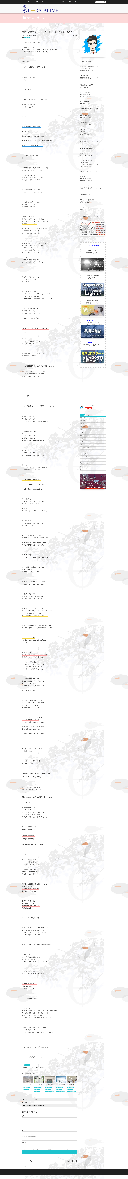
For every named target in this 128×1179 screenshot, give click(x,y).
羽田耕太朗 (36, 35)
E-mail (25, 1136)
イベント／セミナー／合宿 (86, 460)
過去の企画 (62, 2)
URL (25, 1142)
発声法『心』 (36, 1091)
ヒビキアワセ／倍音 (84, 448)
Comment (26, 1116)
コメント (33, 1067)
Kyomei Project (83, 466)
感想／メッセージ (84, 436)
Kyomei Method (26, 1087)
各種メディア (72, 2)
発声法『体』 (25, 1089)
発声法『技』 (27, 37)
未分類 (81, 432)
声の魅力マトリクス (84, 439)
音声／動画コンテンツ (49, 1091)
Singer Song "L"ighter (85, 463)
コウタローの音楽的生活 (85, 457)
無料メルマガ (39, 2)
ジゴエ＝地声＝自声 (84, 454)
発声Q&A (82, 430)
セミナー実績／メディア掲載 (86, 451)
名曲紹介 (82, 442)
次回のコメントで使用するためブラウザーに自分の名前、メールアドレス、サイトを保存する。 (46, 1149)
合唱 (81, 445)
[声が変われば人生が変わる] (40, 9)
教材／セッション (51, 2)
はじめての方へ (28, 2)
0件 (31, 35)
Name (25, 1130)
